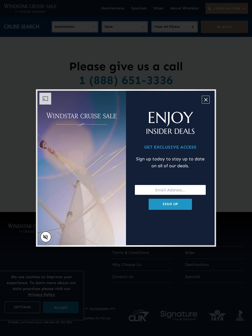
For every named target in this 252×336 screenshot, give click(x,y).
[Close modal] (206, 100)
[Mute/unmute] (45, 236)
